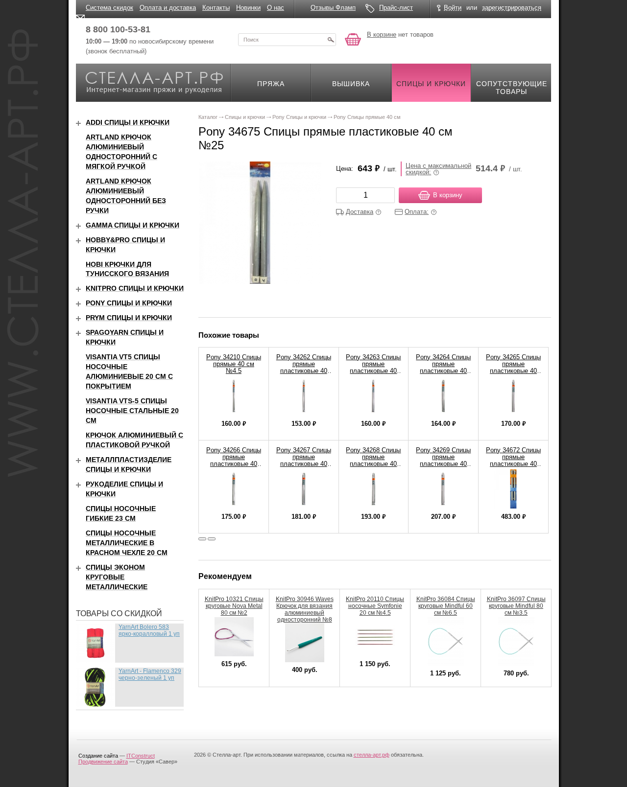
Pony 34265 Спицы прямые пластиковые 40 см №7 (513, 367)
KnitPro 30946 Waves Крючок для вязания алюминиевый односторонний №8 (305, 609)
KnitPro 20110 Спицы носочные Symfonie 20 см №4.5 (375, 606)
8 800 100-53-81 (118, 29)
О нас (275, 7)
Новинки (248, 7)
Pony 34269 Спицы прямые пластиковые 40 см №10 (443, 460)
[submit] (331, 40)
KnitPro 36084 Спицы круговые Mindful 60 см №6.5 (445, 606)
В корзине (381, 34)
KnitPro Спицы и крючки (135, 288)
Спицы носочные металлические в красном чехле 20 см (127, 542)
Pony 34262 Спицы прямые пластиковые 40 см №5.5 (303, 367)
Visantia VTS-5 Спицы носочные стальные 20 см (132, 410)
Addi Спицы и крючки (127, 122)
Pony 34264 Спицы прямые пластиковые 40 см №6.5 (443, 367)
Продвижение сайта (103, 761)
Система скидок (109, 7)
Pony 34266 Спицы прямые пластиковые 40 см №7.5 (233, 460)
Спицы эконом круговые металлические (116, 577)
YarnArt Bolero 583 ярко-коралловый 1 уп (149, 630)
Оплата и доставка (168, 7)
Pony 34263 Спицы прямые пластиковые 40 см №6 (373, 367)
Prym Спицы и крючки (129, 318)
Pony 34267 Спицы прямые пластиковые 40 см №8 (303, 460)
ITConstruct (140, 756)
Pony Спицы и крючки (129, 303)
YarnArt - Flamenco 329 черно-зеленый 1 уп (150, 674)
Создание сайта (98, 756)
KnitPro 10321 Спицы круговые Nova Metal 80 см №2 (234, 606)
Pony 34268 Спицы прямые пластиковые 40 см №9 (373, 460)
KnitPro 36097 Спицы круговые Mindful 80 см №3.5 (516, 606)
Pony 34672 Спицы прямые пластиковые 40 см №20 (513, 460)
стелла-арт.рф (371, 755)
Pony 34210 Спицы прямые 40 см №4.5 (233, 363)
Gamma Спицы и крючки (132, 225)
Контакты (216, 7)
